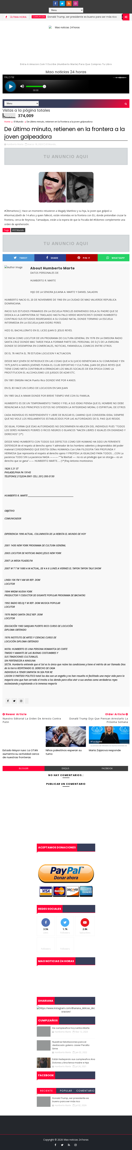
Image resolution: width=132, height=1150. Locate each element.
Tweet (23, 258)
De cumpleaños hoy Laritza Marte (71, 1028)
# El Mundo (18, 230)
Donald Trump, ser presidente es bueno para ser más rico (71, 17)
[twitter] (62, 3)
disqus (65, 768)
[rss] (69, 3)
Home (7, 121)
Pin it (86, 258)
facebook (107, 768)
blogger (23, 768)
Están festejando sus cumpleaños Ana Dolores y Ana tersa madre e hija (73, 1061)
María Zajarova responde (105, 750)
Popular (66, 1090)
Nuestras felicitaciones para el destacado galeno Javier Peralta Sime (70, 1045)
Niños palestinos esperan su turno (64, 751)
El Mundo (18, 121)
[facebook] (55, 3)
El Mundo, (51, 144)
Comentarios (85, 1091)
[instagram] (75, 3)
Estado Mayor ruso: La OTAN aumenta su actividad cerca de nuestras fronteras (21, 753)
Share (54, 258)
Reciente (46, 1090)
